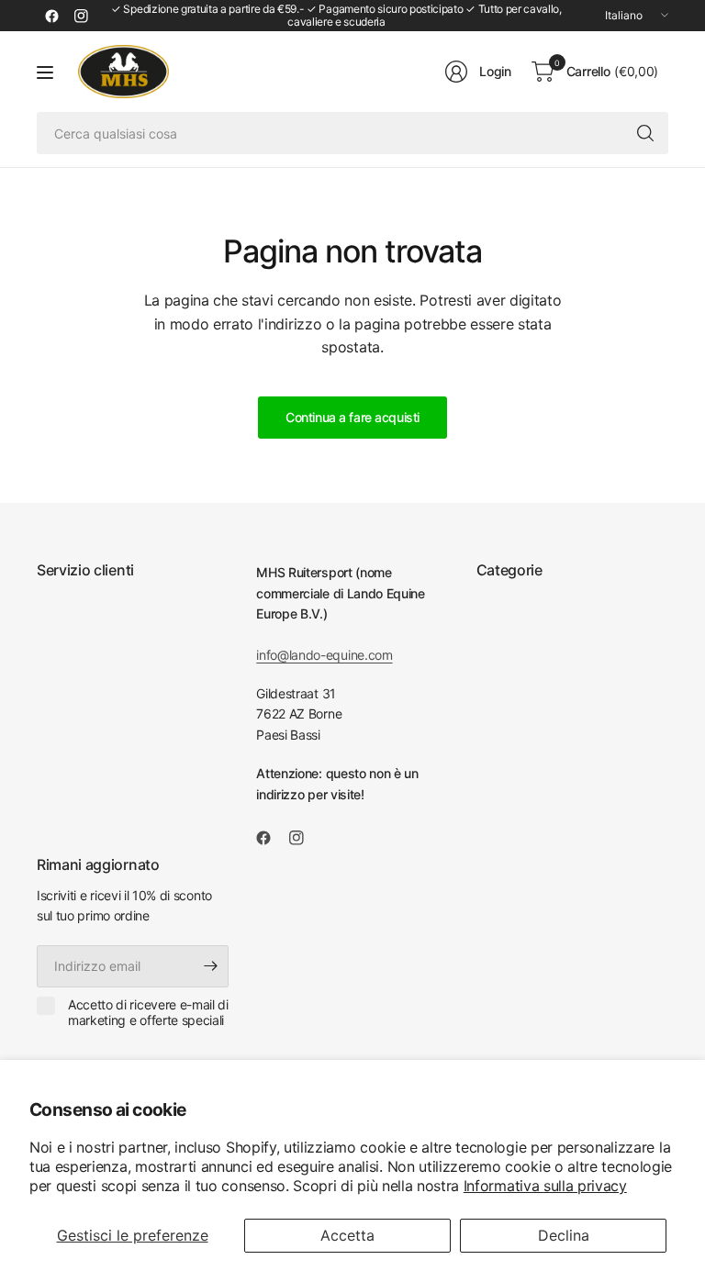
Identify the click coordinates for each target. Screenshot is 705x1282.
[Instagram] (80, 15)
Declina (563, 1235)
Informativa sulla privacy (545, 1185)
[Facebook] (51, 15)
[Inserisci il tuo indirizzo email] (210, 966)
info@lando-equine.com (324, 655)
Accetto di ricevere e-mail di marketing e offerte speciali (148, 1013)
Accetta (347, 1235)
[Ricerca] (645, 133)
